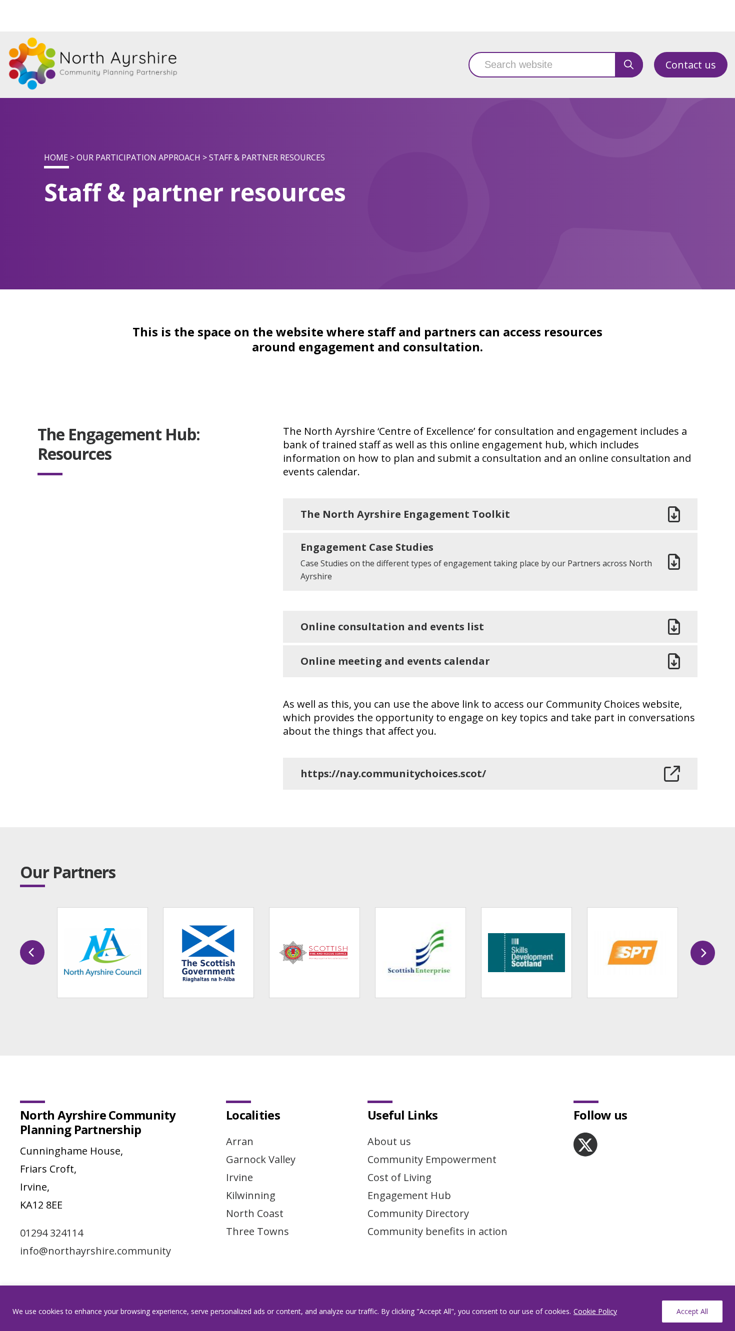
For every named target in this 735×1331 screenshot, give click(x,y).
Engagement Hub (409, 1195)
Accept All (692, 1311)
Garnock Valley (261, 1159)
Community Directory (418, 1213)
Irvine (239, 1177)
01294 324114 (51, 1233)
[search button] (629, 64)
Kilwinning (251, 1195)
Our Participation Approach (138, 157)
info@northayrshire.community (95, 1251)
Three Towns (257, 1231)
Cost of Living (400, 1177)
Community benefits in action (438, 1231)
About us (389, 1141)
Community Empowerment (432, 1159)
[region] (367, 1308)
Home (56, 157)
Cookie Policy (595, 1311)
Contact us (691, 64)
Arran (240, 1141)
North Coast (255, 1213)
